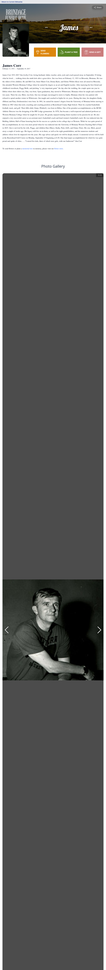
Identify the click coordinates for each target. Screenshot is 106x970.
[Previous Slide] (6, 630)
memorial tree (27, 148)
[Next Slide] (99, 630)
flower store (58, 148)
